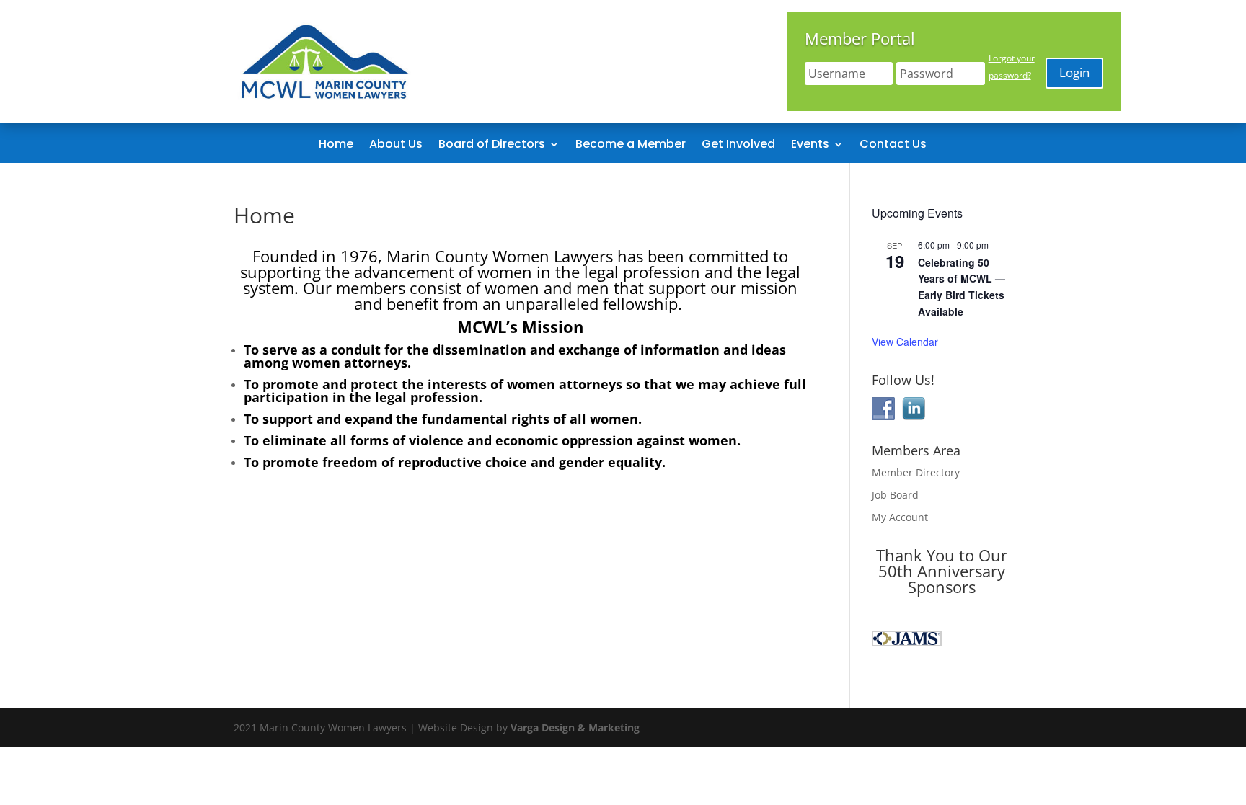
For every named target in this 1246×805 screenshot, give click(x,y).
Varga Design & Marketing (575, 727)
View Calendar (905, 341)
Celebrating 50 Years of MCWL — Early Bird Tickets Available (961, 287)
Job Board (895, 495)
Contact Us (893, 145)
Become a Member (630, 145)
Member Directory (916, 472)
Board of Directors (491, 145)
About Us (396, 145)
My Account (900, 517)
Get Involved (738, 145)
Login (1074, 72)
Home (336, 145)
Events (810, 145)
